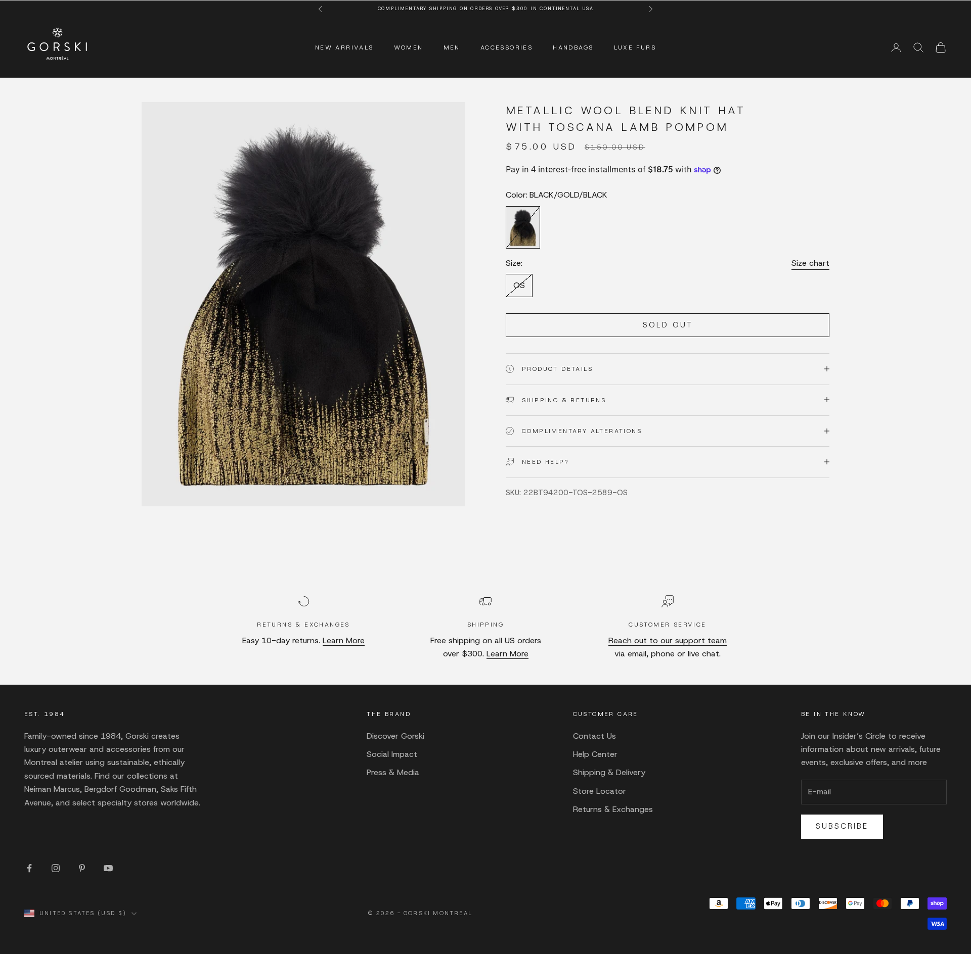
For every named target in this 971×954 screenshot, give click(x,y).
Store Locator (599, 791)
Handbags (573, 47)
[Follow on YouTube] (108, 868)
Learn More (344, 640)
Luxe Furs (635, 47)
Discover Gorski (395, 736)
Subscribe (842, 826)
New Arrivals (344, 47)
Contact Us (594, 736)
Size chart (810, 263)
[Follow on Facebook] (29, 868)
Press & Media (393, 772)
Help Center (595, 754)
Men (452, 47)
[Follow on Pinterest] (82, 868)
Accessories (506, 47)
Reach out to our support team (667, 640)
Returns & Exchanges (613, 809)
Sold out (668, 325)
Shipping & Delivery (609, 772)
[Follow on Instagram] (56, 868)
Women (408, 47)
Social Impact (392, 754)
